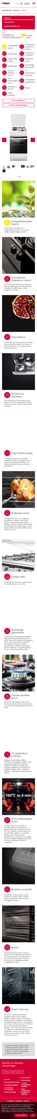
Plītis (24, 10)
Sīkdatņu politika (21, 1115)
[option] (4, 169)
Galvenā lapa (6, 10)
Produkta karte (29, 37)
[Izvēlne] (34, 3)
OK (33, 1115)
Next (33, 140)
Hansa (6, 3)
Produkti (16, 10)
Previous (4, 140)
